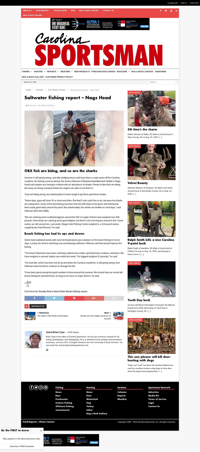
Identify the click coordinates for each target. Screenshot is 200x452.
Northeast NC (37, 306)
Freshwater (62, 399)
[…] (160, 137)
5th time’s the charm (142, 129)
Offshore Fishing (47, 105)
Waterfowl (92, 399)
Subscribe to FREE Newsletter (22, 446)
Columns (122, 392)
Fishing (39, 90)
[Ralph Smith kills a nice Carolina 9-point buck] (151, 219)
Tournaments (63, 410)
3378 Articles (73, 332)
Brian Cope (32, 105)
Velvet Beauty (138, 183)
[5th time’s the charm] (151, 108)
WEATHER (65, 71)
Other (89, 410)
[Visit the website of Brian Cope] (47, 350)
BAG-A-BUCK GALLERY (32, 15)
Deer (89, 396)
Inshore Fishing (64, 403)
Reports (121, 396)
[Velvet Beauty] (151, 162)
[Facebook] (160, 10)
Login (151, 403)
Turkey (90, 406)
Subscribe (194, 3)
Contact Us (108, 11)
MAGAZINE (122, 71)
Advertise (153, 392)
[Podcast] (176, 10)
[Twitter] (166, 10)
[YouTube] (171, 10)
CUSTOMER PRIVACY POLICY (59, 77)
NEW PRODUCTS (82, 71)
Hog (88, 403)
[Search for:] (162, 82)
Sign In (184, 3)
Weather (122, 399)
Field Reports (42, 11)
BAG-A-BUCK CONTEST (89, 11)
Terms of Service (157, 399)
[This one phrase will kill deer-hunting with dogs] (151, 336)
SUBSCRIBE (160, 71)
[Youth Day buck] (151, 279)
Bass (58, 396)
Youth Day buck (139, 300)
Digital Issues (60, 11)
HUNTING (38, 71)
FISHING (26, 71)
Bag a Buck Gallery (96, 414)
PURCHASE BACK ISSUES (103, 71)
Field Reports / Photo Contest (38, 422)
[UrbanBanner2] (100, 29)
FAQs (73, 11)
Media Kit (27, 11)
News (59, 392)
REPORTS (51, 71)
